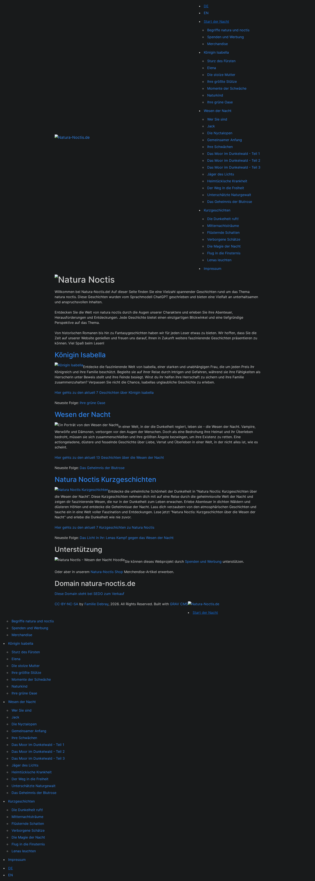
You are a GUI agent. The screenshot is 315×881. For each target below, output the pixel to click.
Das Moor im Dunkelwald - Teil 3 (233, 167)
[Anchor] (118, 280)
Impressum (212, 268)
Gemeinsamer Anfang (224, 140)
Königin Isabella (216, 52)
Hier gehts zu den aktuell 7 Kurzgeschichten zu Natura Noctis (104, 527)
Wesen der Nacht (217, 111)
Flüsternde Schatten (223, 232)
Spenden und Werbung (225, 37)
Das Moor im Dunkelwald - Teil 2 (233, 160)
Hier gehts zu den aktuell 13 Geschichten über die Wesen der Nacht (109, 457)
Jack (211, 126)
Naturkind (215, 95)
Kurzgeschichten (217, 210)
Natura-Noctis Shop (107, 572)
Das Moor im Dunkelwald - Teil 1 (233, 153)
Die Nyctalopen (219, 133)
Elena (211, 68)
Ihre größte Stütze (222, 81)
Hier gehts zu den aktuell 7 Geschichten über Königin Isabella (104, 392)
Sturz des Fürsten (221, 61)
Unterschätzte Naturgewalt (229, 195)
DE (206, 6)
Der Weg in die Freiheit (225, 188)
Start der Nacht (216, 21)
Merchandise (217, 44)
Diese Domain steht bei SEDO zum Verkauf (89, 593)
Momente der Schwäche (226, 88)
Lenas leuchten (219, 260)
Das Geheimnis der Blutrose (229, 201)
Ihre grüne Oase (220, 102)
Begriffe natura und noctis (228, 30)
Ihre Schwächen (220, 147)
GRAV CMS (179, 604)
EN (206, 13)
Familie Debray (96, 604)
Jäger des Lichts (220, 174)
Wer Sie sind (217, 119)
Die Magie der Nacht (224, 246)
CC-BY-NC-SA (66, 604)
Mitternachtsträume (223, 225)
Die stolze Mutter (221, 74)
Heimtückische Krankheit (227, 181)
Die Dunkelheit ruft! (222, 219)
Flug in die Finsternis (223, 253)
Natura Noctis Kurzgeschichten (105, 479)
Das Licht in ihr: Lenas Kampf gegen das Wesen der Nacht (127, 538)
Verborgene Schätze (223, 239)
